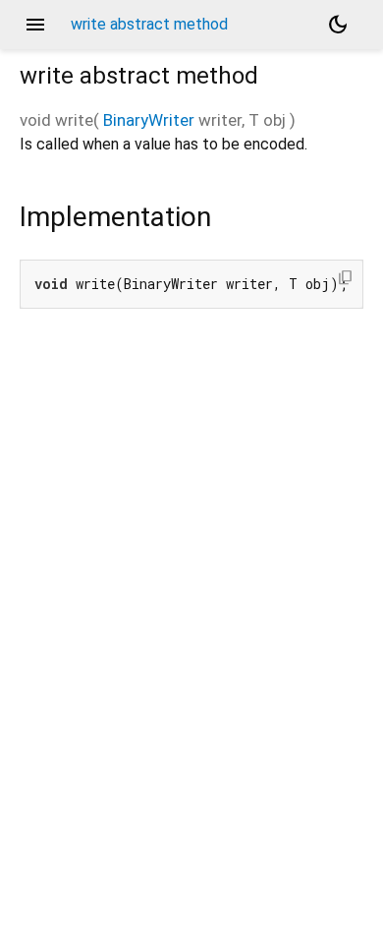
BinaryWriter (148, 120)
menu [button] (35, 24)
